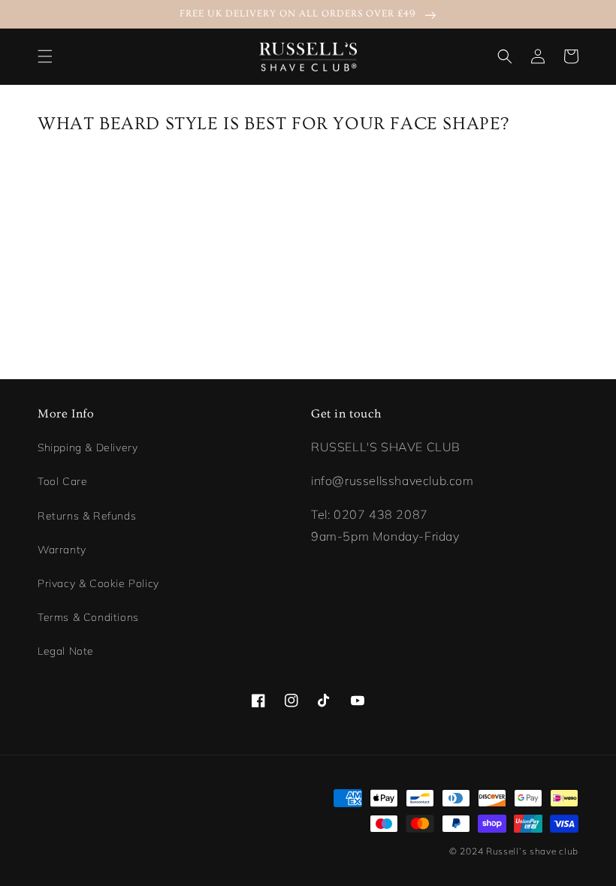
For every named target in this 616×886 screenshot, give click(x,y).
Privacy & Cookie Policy (98, 583)
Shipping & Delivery (87, 447)
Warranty (62, 549)
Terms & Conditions (88, 617)
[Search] (504, 56)
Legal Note (66, 651)
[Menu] (45, 56)
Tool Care (62, 481)
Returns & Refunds (87, 516)
